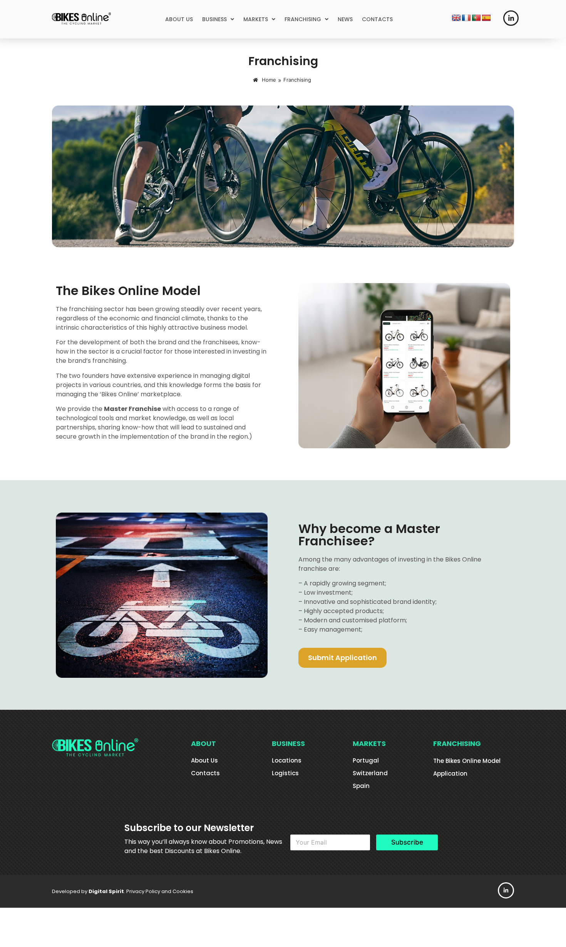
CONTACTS (377, 19)
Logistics (285, 773)
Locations (286, 760)
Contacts (205, 773)
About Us (204, 760)
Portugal (366, 760)
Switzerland (370, 773)
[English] (456, 18)
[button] (218, 19)
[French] (466, 18)
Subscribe (407, 842)
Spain (361, 786)
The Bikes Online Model (467, 761)
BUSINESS (214, 19)
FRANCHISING (303, 19)
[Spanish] (486, 18)
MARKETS (255, 19)
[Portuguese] (476, 18)
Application (450, 773)
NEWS (345, 19)
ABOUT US (179, 19)
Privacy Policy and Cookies (159, 891)
